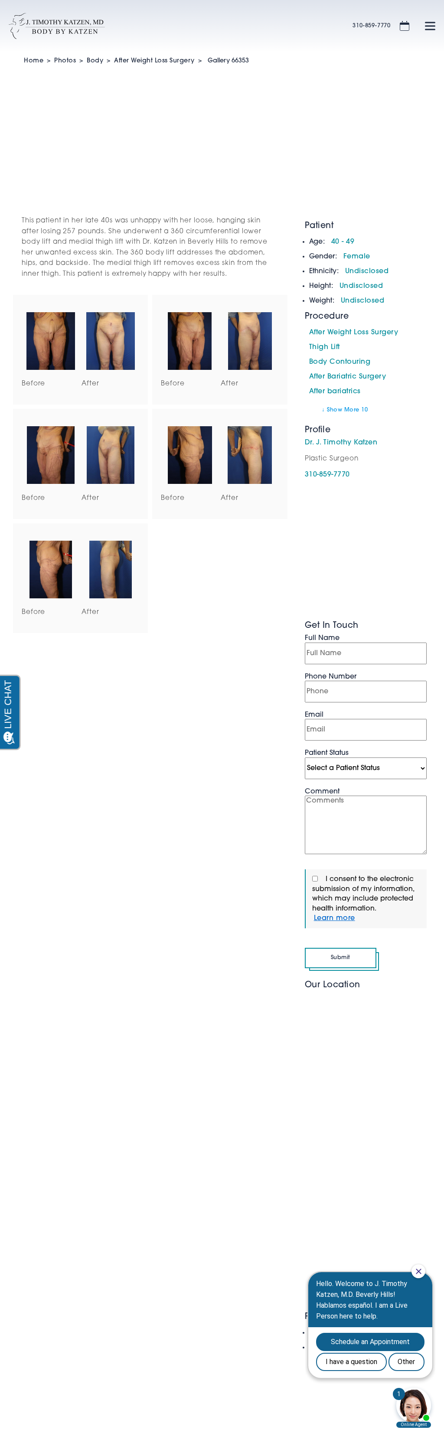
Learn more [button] (334, 918)
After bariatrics (335, 391)
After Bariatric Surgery (347, 376)
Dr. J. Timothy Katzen (341, 442)
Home (33, 61)
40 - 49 (343, 241)
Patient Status (327, 753)
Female (356, 256)
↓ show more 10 (345, 410)
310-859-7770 (372, 26)
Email (314, 715)
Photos (65, 61)
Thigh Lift (324, 347)
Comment (322, 791)
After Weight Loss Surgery (154, 61)
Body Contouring (340, 362)
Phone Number (330, 676)
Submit (340, 957)
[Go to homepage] (170, 26)
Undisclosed (367, 271)
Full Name (322, 638)
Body (95, 61)
